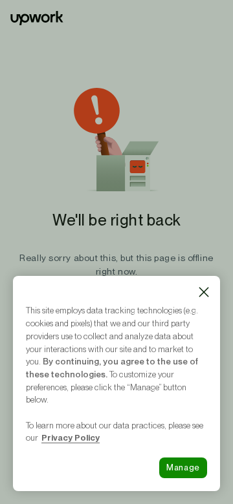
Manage (183, 467)
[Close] (204, 292)
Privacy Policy (70, 437)
